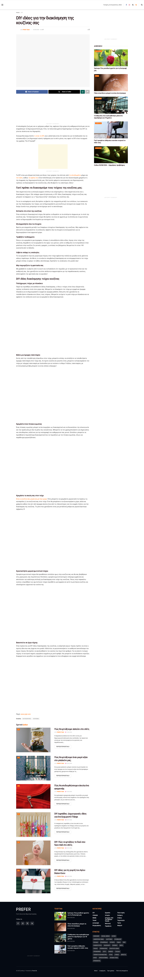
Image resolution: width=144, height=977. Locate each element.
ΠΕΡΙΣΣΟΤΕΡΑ (62, 746)
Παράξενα (98, 98)
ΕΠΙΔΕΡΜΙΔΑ (104, 942)
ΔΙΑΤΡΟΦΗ (109, 939)
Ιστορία (107, 915)
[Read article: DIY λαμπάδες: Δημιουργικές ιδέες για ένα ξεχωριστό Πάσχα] (33, 824)
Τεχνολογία (121, 920)
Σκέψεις (120, 915)
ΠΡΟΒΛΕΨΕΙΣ (97, 951)
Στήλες (119, 918)
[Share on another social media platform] (87, 92)
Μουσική (108, 923)
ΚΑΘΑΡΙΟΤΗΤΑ (97, 945)
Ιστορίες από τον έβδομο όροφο (109, 919)
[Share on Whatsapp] (83, 92)
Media (94, 918)
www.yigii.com (26, 714)
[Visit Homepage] (16, 5)
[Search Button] (142, 5)
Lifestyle (98, 123)
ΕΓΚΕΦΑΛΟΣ (118, 939)
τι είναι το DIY (39, 136)
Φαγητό (119, 925)
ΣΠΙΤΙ (104, 951)
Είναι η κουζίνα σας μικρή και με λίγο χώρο (31, 499)
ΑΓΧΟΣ (114, 936)
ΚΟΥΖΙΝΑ (36, 718)
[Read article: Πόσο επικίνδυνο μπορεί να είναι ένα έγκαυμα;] (111, 82)
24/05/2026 (69, 763)
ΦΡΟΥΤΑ (123, 954)
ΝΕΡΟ (121, 945)
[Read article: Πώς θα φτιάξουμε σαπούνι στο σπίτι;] (33, 740)
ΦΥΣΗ (95, 957)
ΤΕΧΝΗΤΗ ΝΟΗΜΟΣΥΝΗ (100, 954)
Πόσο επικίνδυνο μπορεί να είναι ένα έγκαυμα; (110, 93)
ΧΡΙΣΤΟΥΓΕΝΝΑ (103, 957)
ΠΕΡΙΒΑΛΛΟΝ (103, 948)
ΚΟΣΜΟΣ (114, 945)
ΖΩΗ (124, 942)
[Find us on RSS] (136, 5)
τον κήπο (19, 178)
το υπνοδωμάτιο (75, 175)
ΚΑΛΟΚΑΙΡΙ (107, 945)
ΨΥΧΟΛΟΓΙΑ (97, 960)
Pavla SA (34, 970)
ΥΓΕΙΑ (110, 954)
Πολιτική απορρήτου (122, 970)
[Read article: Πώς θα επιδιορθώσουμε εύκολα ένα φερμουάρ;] (33, 796)
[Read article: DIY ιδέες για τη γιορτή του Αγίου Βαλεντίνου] (33, 881)
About (95, 970)
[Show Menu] (2, 4)
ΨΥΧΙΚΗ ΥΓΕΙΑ (114, 957)
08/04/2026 (69, 820)
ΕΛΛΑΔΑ (96, 942)
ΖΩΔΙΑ (118, 942)
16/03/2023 (36, 29)
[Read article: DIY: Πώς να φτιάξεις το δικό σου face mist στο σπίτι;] (33, 853)
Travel (94, 920)
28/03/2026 (69, 848)
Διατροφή (98, 51)
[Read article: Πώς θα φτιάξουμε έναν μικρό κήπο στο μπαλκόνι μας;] (33, 768)
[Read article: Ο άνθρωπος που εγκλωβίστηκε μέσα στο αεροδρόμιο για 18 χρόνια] (111, 105)
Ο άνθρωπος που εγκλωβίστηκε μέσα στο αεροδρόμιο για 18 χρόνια (78, 937)
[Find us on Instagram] (129, 5)
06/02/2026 (69, 876)
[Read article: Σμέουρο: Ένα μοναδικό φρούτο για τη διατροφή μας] (111, 57)
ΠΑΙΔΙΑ (95, 948)
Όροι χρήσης (110, 970)
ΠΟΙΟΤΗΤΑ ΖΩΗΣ (114, 948)
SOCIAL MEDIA (105, 936)
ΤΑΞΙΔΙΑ (117, 951)
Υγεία (97, 76)
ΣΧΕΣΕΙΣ (111, 951)
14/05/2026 (69, 791)
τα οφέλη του (33, 178)
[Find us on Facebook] (126, 5)
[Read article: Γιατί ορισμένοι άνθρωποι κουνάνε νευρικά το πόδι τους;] (111, 129)
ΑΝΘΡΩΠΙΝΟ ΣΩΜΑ (99, 939)
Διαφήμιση (102, 970)
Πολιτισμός (121, 912)
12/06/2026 (69, 732)
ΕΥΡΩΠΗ (112, 942)
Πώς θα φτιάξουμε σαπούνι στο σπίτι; (71, 729)
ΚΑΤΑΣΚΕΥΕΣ (27, 718)
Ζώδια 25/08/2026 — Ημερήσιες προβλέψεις (109, 165)
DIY (22, 12)
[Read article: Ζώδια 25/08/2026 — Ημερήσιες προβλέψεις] (111, 154)
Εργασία (107, 912)
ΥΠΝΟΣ (117, 954)
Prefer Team (26, 29)
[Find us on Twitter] (133, 5)
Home (17, 12)
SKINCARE (96, 936)
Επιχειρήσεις (97, 925)
